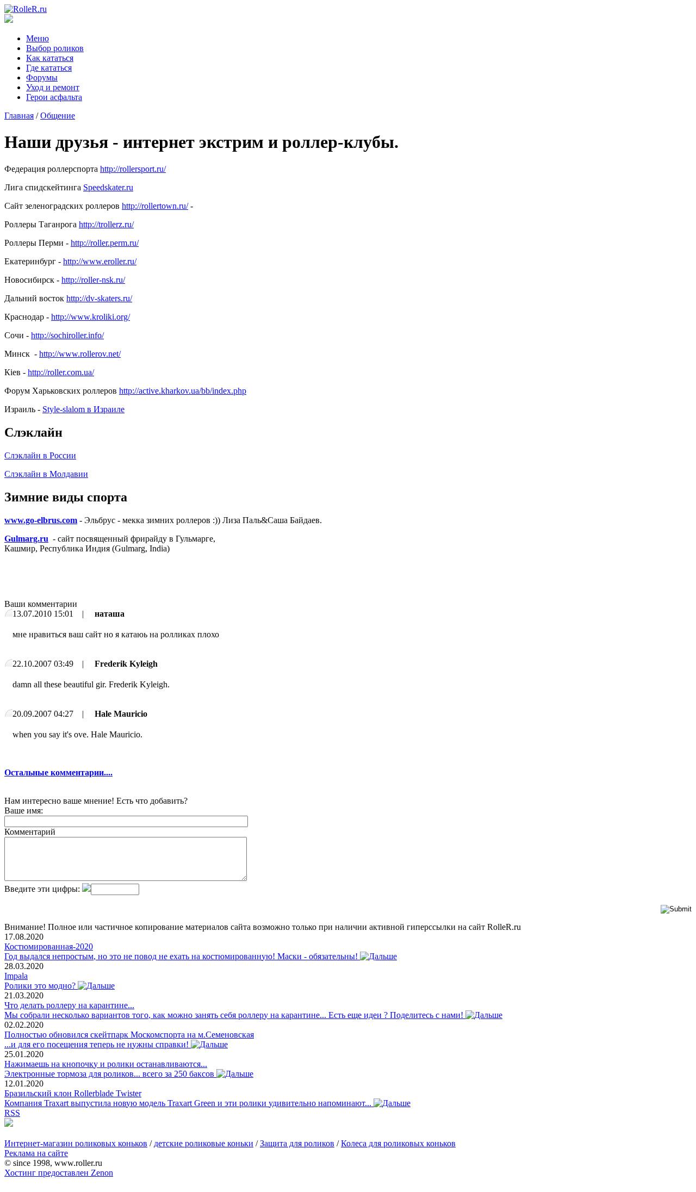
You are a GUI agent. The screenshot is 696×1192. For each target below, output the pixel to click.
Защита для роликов (297, 1143)
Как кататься (49, 58)
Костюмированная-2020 (48, 946)
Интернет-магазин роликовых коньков (75, 1143)
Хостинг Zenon (58, 1172)
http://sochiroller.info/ (67, 335)
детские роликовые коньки (203, 1143)
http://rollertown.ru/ (155, 205)
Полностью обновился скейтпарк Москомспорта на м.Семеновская (129, 1034)
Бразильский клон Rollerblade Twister (72, 1093)
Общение (57, 115)
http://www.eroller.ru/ (99, 261)
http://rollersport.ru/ (133, 168)
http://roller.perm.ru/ (105, 242)
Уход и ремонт (52, 87)
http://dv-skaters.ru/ (99, 298)
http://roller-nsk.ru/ (93, 279)
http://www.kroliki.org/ (90, 316)
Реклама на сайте (36, 1153)
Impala (16, 975)
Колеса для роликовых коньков (398, 1143)
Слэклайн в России (40, 455)
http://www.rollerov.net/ (80, 353)
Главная (19, 115)
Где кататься (49, 67)
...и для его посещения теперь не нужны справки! (97, 1044)
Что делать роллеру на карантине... (69, 1005)
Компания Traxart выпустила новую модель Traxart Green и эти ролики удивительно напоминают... (189, 1103)
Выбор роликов (55, 48)
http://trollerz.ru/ (106, 224)
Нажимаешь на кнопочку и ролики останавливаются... (105, 1064)
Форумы (42, 77)
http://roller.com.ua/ (61, 372)
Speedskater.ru (108, 187)
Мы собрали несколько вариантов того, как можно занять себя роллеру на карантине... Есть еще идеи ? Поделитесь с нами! (234, 1015)
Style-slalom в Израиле (83, 409)
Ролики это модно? (41, 985)
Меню (37, 38)
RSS (12, 1113)
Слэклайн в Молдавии (46, 474)
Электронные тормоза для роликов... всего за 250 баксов (110, 1073)
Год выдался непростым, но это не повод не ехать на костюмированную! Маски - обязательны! (182, 956)
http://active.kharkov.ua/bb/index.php (182, 390)
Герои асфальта (54, 97)
